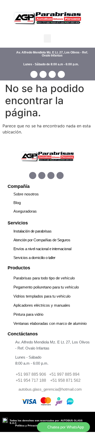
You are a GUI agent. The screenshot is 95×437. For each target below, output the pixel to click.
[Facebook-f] (32, 175)
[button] (47, 38)
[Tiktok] (50, 175)
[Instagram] (41, 175)
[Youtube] (60, 175)
